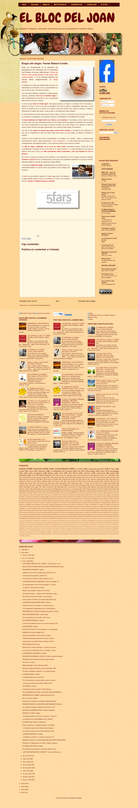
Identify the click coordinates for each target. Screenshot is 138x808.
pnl (81, 522)
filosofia (51, 498)
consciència (32, 479)
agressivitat (96, 502)
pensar (60, 522)
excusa (66, 516)
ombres (78, 532)
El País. (76, 524)
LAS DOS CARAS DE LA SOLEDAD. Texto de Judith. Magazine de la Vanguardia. (71, 443)
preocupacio (79, 512)
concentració (97, 514)
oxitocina (84, 532)
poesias (113, 532)
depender (70, 506)
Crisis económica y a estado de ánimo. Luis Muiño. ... (39, 725)
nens (78, 493)
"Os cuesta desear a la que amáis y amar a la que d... (39, 680)
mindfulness (114, 529)
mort (38, 512)
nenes (28, 532)
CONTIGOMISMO (107, 169)
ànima (27, 535)
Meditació (95, 498)
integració (70, 529)
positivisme (30, 533)
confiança (106, 481)
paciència (58, 504)
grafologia (33, 529)
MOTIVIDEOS (60, 4)
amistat (24, 477)
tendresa (116, 495)
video (26, 473)
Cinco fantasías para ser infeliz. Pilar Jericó (36, 617)
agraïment (22, 481)
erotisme (69, 528)
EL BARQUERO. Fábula (30, 626)
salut (30, 485)
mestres (37, 522)
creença (28, 528)
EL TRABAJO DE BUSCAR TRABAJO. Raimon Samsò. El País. (38, 389)
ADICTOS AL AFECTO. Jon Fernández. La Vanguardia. (40, 629)
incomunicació (70, 497)
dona (67, 520)
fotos (98, 510)
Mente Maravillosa (25, 487)
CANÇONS (92, 4)
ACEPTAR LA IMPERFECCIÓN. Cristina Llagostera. (38, 710)
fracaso (109, 528)
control (117, 498)
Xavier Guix (75, 479)
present (84, 479)
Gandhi (111, 508)
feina (104, 528)
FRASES (35, 4)
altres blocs (83, 491)
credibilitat (21, 528)
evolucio (59, 516)
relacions (41, 471)
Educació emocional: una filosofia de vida (108, 185)
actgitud (36, 526)
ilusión (104, 516)
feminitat (44, 498)
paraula (90, 532)
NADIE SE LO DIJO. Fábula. (31, 713)
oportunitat (48, 522)
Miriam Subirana (42, 481)
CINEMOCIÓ (76, 4)
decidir (21, 504)
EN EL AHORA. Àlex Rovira (31, 644)
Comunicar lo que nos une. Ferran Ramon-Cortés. (38, 731)
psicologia (74, 498)
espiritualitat (91, 520)
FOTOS (104, 4)
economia (45, 516)
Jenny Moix (112, 479)
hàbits (107, 520)
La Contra (79, 469)
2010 (23, 792)
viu (98, 508)
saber (86, 504)
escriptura (75, 528)
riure (93, 497)
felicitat (50, 473)
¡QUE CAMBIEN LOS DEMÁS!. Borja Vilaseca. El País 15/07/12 (37, 375)
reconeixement (53, 518)
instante (63, 529)
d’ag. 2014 (26, 759)
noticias (63, 532)
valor (109, 512)
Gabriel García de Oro (94, 493)
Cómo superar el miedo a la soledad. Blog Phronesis (39, 599)
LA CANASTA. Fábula (29, 686)
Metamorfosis (106, 258)
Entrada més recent (28, 301)
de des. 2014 (27, 555)
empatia (31, 491)
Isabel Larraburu (47, 487)
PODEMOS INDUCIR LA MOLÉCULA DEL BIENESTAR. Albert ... (42, 704)
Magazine (58, 489)
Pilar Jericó (59, 475)
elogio (88, 506)
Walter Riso (115, 475)
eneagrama (28, 504)
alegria (42, 526)
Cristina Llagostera (91, 489)
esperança (37, 504)
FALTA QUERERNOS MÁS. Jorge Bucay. (35, 614)
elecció (78, 520)
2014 (23, 552)
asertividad (60, 487)
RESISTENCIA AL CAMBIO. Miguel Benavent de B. (38, 695)
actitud (22, 468)
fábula (107, 500)
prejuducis (56, 508)
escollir (94, 506)
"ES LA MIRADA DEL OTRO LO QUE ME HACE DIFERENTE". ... (43, 692)
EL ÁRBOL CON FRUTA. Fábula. (32, 746)
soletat (36, 487)
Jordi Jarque (74, 500)
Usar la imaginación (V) (108, 284)
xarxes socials (32, 506)
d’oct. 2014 (26, 561)
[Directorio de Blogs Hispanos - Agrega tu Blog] (103, 317)
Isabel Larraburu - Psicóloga (107, 234)
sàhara (108, 504)
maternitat (35, 508)
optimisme (56, 491)
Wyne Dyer (89, 518)
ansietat (39, 510)
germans (26, 529)
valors (23, 497)
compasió (28, 520)
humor (106, 506)
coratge (115, 526)
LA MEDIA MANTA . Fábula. (31, 674)
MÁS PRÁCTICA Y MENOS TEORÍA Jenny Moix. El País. (40, 611)
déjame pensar (106, 179)
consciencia (100, 473)
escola (101, 500)
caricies (52, 510)
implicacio (58, 498)
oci (73, 532)
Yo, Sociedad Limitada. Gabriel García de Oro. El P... (39, 707)
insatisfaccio (114, 520)
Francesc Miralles (52, 479)
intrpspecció (22, 522)
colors (22, 520)
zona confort (65, 500)
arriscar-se (43, 493)
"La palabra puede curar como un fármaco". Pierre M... (40, 716)
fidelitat (88, 510)
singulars (108, 495)
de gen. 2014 (27, 780)
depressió (29, 500)
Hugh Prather (46, 477)
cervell (78, 475)
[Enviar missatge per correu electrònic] (37, 236)
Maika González (30, 510)
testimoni (98, 533)
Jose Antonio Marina (44, 506)
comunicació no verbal (74, 487)
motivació (22, 485)
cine (78, 471)
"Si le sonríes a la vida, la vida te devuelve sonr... (38, 578)
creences (86, 473)
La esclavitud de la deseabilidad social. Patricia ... (38, 719)
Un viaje (103, 181)
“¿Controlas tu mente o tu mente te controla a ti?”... (38, 737)
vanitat (22, 535)
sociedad (69, 508)
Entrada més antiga (86, 301)
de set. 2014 (27, 756)
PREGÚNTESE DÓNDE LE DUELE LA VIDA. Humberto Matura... (43, 656)
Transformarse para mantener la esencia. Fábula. (38, 638)
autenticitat (103, 498)
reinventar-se (56, 481)
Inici (57, 301)
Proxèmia (23, 526)
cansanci (117, 518)
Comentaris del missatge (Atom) (39, 305)
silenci (76, 533)
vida (91, 479)
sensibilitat (94, 512)
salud (71, 533)
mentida (51, 504)
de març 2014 (27, 774)
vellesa (115, 512)
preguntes (71, 512)
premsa (69, 471)
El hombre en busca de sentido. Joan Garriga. (37, 596)
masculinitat (71, 493)
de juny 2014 (27, 765)
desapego (23, 498)
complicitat (101, 526)
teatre (92, 533)
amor (31, 471)
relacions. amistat (51, 533)
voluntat (76, 518)
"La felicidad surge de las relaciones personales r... (38, 728)
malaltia (21, 483)
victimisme (92, 508)
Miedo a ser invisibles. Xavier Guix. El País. (36, 590)
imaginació (114, 500)
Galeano (79, 502)
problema (86, 522)
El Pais (82, 518)
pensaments (100, 495)
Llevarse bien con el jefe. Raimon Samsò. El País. (38, 641)
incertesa (24, 495)
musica (36, 502)
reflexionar (88, 498)
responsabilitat (106, 522)
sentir (51, 500)
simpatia (82, 533)
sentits (31, 524)
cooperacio (114, 502)
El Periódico (105, 489)
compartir (95, 500)
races (36, 533)
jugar (76, 529)
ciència (56, 485)
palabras (49, 512)
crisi (33, 475)
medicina (31, 512)
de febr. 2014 (27, 777)
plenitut (107, 532)
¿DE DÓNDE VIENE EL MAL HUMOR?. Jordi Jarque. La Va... (42, 563)
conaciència (108, 526)
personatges (114, 471)
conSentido (105, 164)
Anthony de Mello (111, 491)
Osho (107, 524)
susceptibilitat (38, 524)
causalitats (59, 510)
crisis (38, 528)
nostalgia (42, 532)
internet (46, 500)
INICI (24, 4)
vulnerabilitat (71, 502)
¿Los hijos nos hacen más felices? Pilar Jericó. (37, 683)
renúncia (59, 533)
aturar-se (68, 489)
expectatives (73, 516)
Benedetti (103, 508)
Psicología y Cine (107, 274)
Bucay (31, 481)
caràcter (94, 526)
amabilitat (87, 500)
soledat (101, 504)
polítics (44, 518)
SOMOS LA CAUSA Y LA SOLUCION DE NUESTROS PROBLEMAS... (44, 740)
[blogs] (90, 319)
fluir (40, 500)
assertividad (72, 514)
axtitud (82, 526)
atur (64, 491)
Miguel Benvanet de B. (58, 506)
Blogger (79, 798)
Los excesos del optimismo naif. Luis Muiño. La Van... (39, 650)
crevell (33, 528)
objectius (94, 487)
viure (29, 497)
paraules (56, 512)
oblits (30, 518)
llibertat (80, 495)
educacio (52, 516)
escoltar (61, 497)
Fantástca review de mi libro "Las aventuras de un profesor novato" (109, 197)
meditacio (29, 502)
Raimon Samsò (32, 493)
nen (93, 495)
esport (44, 504)
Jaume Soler (32, 483)
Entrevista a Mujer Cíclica (109, 176)
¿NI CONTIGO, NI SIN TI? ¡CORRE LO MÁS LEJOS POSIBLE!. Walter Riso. (38, 337)
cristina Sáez (115, 514)
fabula (35, 500)
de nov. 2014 (27, 558)
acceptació (38, 473)
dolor (82, 506)
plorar (77, 522)
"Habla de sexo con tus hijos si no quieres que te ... (38, 605)
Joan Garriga (107, 497)
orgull (43, 512)
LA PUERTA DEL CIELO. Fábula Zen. (34, 722)
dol (65, 510)
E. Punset (86, 483)
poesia (66, 504)
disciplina (62, 520)
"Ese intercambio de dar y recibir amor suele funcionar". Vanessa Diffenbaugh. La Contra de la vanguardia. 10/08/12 (72, 416)
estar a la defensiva (85, 528)
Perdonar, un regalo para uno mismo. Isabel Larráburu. (40, 743)
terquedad (55, 524)
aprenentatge (44, 497)
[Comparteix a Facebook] (28, 239)
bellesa (95, 518)
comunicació (34, 477)
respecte (38, 495)
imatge (110, 516)
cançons (53, 497)
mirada (87, 495)
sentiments (55, 502)
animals (65, 514)
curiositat (23, 516)
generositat (97, 516)
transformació (100, 479)
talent (45, 524)
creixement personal (96, 469)
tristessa (45, 495)
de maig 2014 (27, 768)
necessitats (22, 532)
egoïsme (73, 495)
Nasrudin (102, 524)
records (72, 504)
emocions (38, 468)
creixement (116, 497)
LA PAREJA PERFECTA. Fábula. (37, 427)
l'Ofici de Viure (23, 512)
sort (71, 518)
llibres (41, 479)
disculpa (56, 528)
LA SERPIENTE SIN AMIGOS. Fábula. (34, 653)
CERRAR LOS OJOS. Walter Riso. (33, 632)
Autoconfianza (68, 524)
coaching (97, 481)
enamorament (102, 485)
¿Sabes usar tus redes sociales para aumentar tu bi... (39, 572)
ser (67, 518)
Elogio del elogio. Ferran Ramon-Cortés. (35, 665)
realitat (48, 502)
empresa (70, 510)
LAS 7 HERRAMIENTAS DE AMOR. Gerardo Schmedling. (107, 432)
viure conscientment (59, 468)
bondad (90, 514)
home (44, 529)
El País (111, 469)
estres (97, 520)
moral (42, 522)
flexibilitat (89, 516)
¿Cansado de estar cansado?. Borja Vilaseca (36, 689)
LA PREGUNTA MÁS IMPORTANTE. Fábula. (36, 602)
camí (111, 518)
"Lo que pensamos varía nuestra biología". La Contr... (39, 584)
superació (22, 479)
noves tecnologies (46, 508)
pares (101, 491)
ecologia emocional (69, 485)
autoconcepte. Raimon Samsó (53, 526)
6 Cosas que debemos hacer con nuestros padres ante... (40, 623)
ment (102, 529)
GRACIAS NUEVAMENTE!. (35, 415)
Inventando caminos (108, 228)
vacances (83, 508)
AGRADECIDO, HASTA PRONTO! (38, 323)
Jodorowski (22, 493)
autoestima (23, 475)
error (82, 510)
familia (50, 493)
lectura (81, 529)
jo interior (21, 502)
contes (21, 471)
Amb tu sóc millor (106, 255)
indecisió (116, 516)
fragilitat (115, 528)
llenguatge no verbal (25, 508)
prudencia (93, 522)
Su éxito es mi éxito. (28, 662)
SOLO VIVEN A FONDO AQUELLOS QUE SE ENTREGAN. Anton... (43, 566)
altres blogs (90, 471)
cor (50, 520)
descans (55, 520)
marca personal (89, 529)
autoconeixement (108, 493)
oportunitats (78, 489)
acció (81, 500)
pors (23, 489)
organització (37, 518)
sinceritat (57, 500)
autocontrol (65, 526)
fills (86, 487)
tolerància (111, 533)
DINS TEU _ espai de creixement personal (108, 173)
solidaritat (70, 475)
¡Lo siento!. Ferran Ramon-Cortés (33, 587)
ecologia (38, 485)
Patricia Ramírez (45, 475)
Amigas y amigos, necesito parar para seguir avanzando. (37, 363)
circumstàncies (55, 495)
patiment (48, 485)
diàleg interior (114, 487)
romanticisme (115, 522)
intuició (47, 491)
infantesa (57, 493)
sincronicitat (102, 512)
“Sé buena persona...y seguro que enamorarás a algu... (40, 593)
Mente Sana (40, 514)
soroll (87, 533)
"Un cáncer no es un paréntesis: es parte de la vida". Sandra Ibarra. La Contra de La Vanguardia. (38, 402)
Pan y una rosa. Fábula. (30, 698)
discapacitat (31, 516)
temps (53, 483)
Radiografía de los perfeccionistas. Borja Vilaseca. (38, 659)
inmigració (56, 529)
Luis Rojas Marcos (93, 524)
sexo (63, 508)
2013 (23, 783)
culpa (117, 493)
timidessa (104, 533)
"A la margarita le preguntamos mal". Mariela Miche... (39, 608)
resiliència (80, 504)
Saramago (30, 526)
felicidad (82, 516)
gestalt (100, 506)
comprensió (36, 520)
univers (117, 533)
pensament (58, 477)
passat (54, 522)
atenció (46, 510)
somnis (113, 485)
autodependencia (74, 526)
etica (102, 520)
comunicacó (44, 520)
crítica (22, 500)
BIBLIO (46, 4)
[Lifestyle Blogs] (68, 315)
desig (30, 498)
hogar (39, 529)
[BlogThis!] (24, 239)
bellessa (101, 518)
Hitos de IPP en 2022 (107, 270)
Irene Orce (88, 477)
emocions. (62, 528)
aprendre (35, 497)
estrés (50, 489)
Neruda (48, 514)
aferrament (43, 483)
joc (116, 510)
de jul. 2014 (27, 762)
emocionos (37, 498)
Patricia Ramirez (115, 524)
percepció (103, 487)
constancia (107, 514)
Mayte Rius (87, 502)
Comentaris (106, 105)
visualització (22, 506)
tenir (50, 524)
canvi (61, 473)
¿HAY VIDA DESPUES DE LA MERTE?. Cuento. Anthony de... (42, 752)
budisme (88, 526)
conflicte (111, 498)
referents (42, 533)
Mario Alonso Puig (84, 481)
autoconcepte (82, 514)
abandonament (56, 514)
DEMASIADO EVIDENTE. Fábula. (33, 569)
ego (114, 481)
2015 (23, 549)
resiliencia (86, 497)
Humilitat (32, 514)
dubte (38, 516)
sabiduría (66, 533)
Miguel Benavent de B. (100, 475)
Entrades (105, 101)
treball (99, 497)
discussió (93, 491)
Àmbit (67, 477)
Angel (103, 242)
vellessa (114, 504)
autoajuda (73, 491)
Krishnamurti (83, 524)
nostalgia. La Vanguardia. (53, 532)
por (115, 477)
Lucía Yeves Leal (107, 245)
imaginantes (75, 483)
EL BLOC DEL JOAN (67, 17)
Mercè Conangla (69, 481)
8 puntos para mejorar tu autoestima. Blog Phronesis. (39, 701)
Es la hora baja (105, 213)
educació (87, 475)
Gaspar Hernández (109, 483)
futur (103, 510)
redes (31, 495)
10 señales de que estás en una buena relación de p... (39, 749)
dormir (72, 520)
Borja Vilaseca (77, 477)
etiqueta (94, 528)
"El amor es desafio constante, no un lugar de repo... (39, 671)
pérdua (99, 522)
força (93, 510)
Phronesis (96, 483)
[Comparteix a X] (26, 239)
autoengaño (63, 483)
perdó (65, 522)
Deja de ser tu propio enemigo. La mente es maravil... (39, 647)
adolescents (40, 489)
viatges (61, 524)
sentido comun (24, 524)
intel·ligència (109, 510)
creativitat (65, 479)
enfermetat (82, 485)
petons (101, 532)
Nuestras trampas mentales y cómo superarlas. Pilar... (39, 668)
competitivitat (105, 502)
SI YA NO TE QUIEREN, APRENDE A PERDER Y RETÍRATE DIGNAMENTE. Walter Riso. (73, 401)
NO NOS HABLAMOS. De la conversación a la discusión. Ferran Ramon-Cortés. (38, 441)
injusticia (50, 529)
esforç (40, 491)
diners (77, 506)
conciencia (65, 495)
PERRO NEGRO (106, 165)
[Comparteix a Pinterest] (30, 239)
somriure (76, 508)
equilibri (84, 520)
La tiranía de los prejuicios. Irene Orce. (34, 575)
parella (112, 473)
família (99, 528)
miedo (107, 529)
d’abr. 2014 (27, 771)
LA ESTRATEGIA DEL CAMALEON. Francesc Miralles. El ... (41, 581)
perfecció (63, 512)
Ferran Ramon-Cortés (103, 477)
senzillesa (94, 504)
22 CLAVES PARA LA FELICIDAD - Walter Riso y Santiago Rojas (73, 375)
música (92, 485)
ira (64, 493)
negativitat (23, 518)
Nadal (114, 489)
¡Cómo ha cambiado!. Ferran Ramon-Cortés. (36, 635)
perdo (78, 497)
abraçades (22, 491)
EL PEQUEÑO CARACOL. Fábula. (33, 620)
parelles (96, 532)
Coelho (30, 489)
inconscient (114, 506)
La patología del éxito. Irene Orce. (33, 677)
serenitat (63, 502)
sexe (84, 493)
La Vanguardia (55, 471)
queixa (81, 498)
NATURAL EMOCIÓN (108, 265)
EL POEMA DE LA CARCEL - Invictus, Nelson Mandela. (36, 350)
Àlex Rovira (73, 473)
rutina (87, 512)
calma (106, 518)
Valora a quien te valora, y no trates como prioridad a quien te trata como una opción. (107, 381)
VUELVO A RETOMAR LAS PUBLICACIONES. (70, 429)
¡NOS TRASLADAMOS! (108, 230)
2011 (23, 789)
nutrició (68, 532)
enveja (77, 510)
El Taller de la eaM (107, 203)
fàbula (20, 529)
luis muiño (66, 498)
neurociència (35, 532)
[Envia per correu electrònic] (23, 239)
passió (42, 502)
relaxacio (61, 518)
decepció (49, 528)
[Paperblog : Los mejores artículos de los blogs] (58, 315)
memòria (97, 529)
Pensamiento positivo (108, 269)
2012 (23, 786)
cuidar (43, 528)
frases (102, 471)
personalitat (71, 522)
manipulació (30, 522)
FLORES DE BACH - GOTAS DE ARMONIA (108, 210)
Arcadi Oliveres (23, 514)
